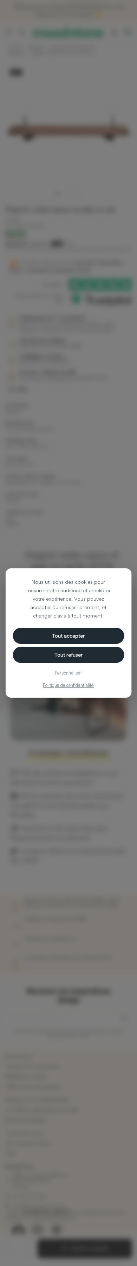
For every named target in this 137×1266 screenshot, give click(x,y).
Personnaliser (68, 673)
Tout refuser (68, 654)
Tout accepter (68, 635)
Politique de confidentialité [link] (68, 685)
